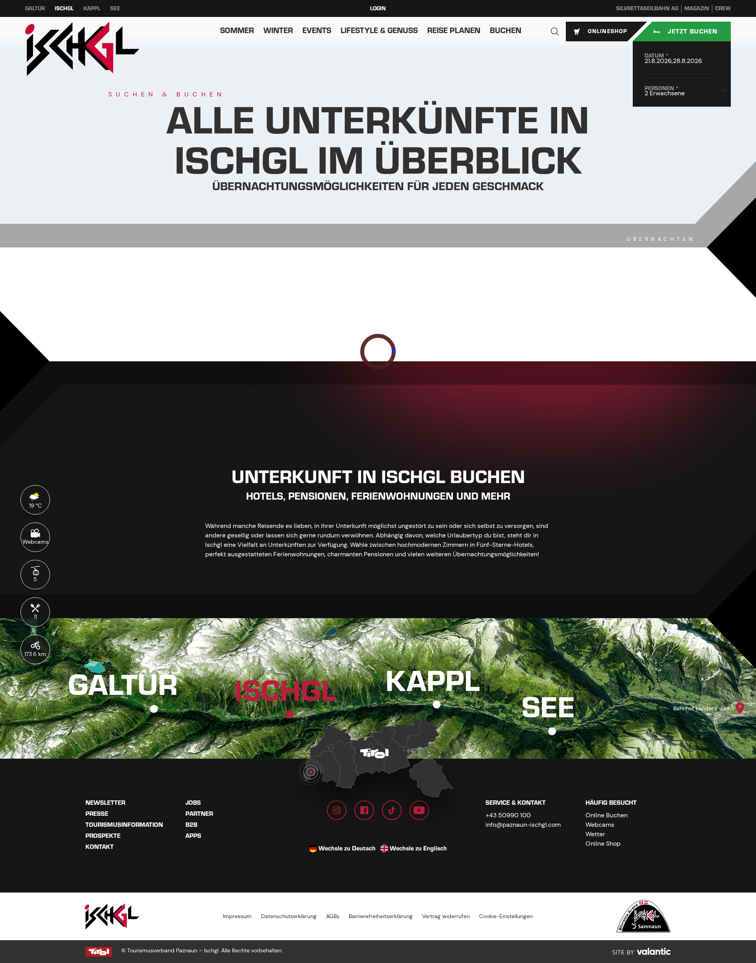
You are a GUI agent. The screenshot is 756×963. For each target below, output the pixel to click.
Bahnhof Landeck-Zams (703, 708)
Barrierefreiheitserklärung (381, 916)
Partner (199, 813)
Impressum (237, 916)
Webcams (600, 824)
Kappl (91, 8)
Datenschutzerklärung (289, 916)
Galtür (35, 8)
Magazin (696, 8)
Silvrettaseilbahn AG (647, 8)
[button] (555, 31)
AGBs (332, 916)
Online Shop (603, 843)
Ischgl (64, 8)
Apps (193, 835)
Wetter (595, 834)
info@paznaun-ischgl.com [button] (523, 824)
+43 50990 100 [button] (508, 815)
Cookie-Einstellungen (506, 916)
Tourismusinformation (124, 824)
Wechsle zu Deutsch (347, 848)
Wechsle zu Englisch (418, 848)
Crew (723, 8)
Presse (96, 813)
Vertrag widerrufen (446, 916)
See (115, 8)
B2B (191, 824)
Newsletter (105, 802)
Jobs (193, 802)
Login (378, 8)
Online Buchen (607, 815)
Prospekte (102, 835)
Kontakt (99, 846)
